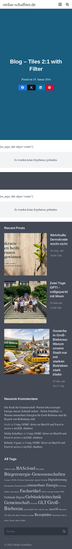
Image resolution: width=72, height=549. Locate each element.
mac (46, 509)
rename (31, 515)
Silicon (64, 515)
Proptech (24, 515)
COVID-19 (14, 480)
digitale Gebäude (41, 480)
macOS (53, 509)
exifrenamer (14, 491)
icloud (26, 509)
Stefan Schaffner (13, 433)
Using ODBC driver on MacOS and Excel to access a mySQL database (35, 435)
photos (18, 515)
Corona (7, 480)
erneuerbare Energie (42, 484)
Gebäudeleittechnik (43, 496)
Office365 (11, 515)
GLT (42, 502)
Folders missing (47, 491)
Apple (13, 469)
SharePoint (56, 515)
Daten (21, 480)
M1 (43, 509)
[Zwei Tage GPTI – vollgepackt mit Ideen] (25, 302)
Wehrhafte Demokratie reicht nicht (59, 239)
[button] (60, 4)
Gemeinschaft (17, 502)
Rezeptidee (43, 514)
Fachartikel (30, 490)
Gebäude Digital (14, 497)
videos (17, 520)
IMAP (31, 509)
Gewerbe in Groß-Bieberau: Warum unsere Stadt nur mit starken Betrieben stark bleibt (60, 352)
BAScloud (25, 468)
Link (39, 509)
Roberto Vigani (12, 442)
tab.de (6, 520)
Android (7, 469)
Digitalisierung (57, 479)
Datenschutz (29, 480)
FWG (62, 491)
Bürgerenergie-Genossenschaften (34, 474)
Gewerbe (33, 503)
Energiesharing (20, 485)
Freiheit (57, 491)
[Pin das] (49, 87)
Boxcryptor (40, 469)
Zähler (23, 520)
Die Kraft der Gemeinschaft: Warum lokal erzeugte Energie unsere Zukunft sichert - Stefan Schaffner (32, 409)
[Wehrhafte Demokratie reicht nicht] (25, 254)
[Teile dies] (22, 87)
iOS (35, 509)
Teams (11, 520)
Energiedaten (9, 485)
